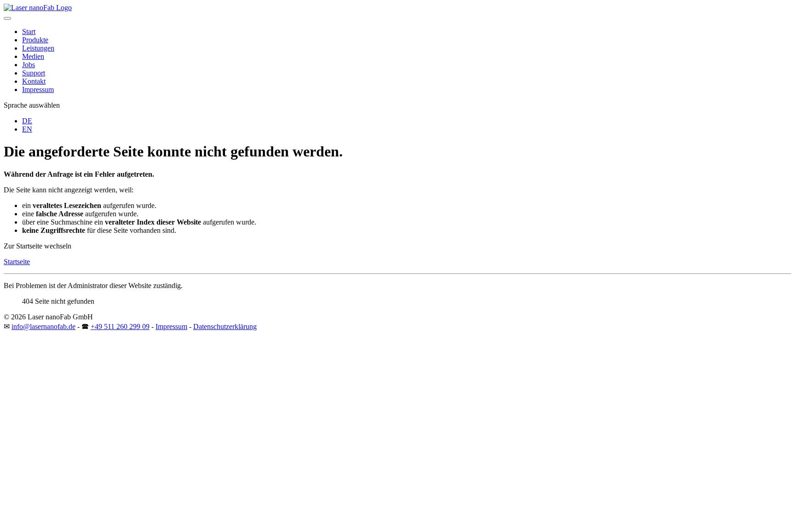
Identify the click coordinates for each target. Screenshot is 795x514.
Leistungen (38, 48)
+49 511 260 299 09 (120, 326)
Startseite (17, 262)
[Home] (38, 8)
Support (33, 73)
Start (28, 31)
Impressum (38, 89)
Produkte (35, 40)
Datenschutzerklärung (225, 326)
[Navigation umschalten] (7, 18)
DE (27, 121)
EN (27, 129)
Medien (33, 56)
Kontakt (34, 81)
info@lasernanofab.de (43, 326)
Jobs (28, 65)
